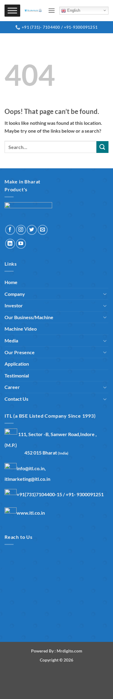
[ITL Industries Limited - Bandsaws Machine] (34, 10)
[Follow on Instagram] (21, 230)
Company (15, 294)
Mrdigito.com (69, 650)
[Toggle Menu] (12, 10)
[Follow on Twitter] (32, 230)
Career (12, 387)
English (73, 10)
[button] (51, 10)
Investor (14, 305)
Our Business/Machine (29, 317)
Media (11, 340)
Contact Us (16, 399)
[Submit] (102, 147)
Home (11, 282)
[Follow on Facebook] (10, 230)
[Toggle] (104, 293)
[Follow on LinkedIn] (10, 244)
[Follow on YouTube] (21, 244)
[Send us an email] (43, 230)
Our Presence (20, 352)
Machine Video (21, 329)
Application (17, 364)
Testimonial (17, 375)
